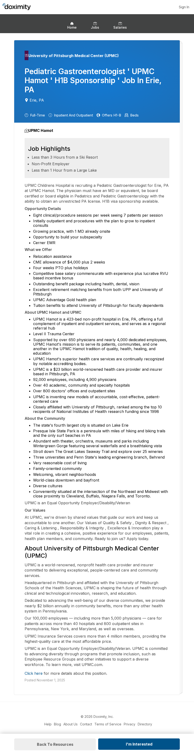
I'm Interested (139, 744)
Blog (57, 724)
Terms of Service (107, 724)
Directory (145, 724)
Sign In (184, 7)
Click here (34, 673)
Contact (86, 724)
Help (48, 724)
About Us (70, 724)
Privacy (129, 724)
